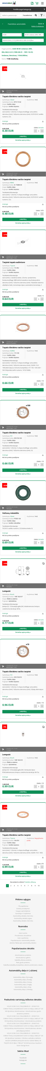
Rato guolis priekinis (23, 962)
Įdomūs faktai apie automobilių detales (23, 943)
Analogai (5, 121)
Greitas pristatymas (23, 909)
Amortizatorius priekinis (23, 955)
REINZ (12, 183)
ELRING (12, 351)
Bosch (12, 594)
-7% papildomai (23, 906)
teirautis (41, 128)
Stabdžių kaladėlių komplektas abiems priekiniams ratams (23, 965)
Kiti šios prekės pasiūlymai (10, 124)
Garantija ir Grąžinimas (23, 913)
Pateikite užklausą (30, 882)
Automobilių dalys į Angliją (23, 985)
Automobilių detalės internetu (23, 916)
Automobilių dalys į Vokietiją (23, 989)
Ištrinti (40, 24)
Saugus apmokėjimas (23, 911)
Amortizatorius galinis (23, 958)
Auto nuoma (23, 933)
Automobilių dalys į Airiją (23, 987)
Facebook (23, 1058)
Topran (12, 266)
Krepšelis (37, 3)
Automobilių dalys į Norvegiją (23, 977)
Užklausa (32, 3)
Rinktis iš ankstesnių (37, 26)
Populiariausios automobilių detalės (23, 940)
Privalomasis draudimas (23, 936)
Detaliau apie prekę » (23, 140)
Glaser (12, 100)
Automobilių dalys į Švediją (23, 980)
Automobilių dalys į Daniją (23, 982)
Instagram (23, 1060)
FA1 (11, 436)
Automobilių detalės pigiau (23, 918)
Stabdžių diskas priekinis (23, 960)
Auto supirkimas (23, 938)
